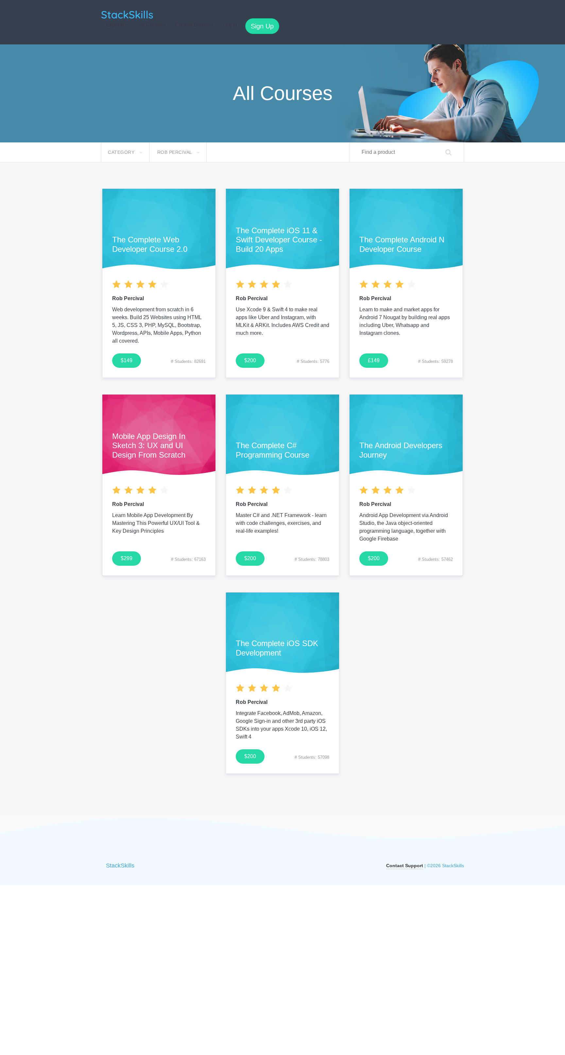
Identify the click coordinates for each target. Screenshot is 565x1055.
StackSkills (120, 865)
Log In (230, 24)
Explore (115, 24)
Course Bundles (194, 24)
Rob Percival (175, 152)
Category (122, 152)
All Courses (151, 24)
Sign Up (262, 26)
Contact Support (404, 865)
